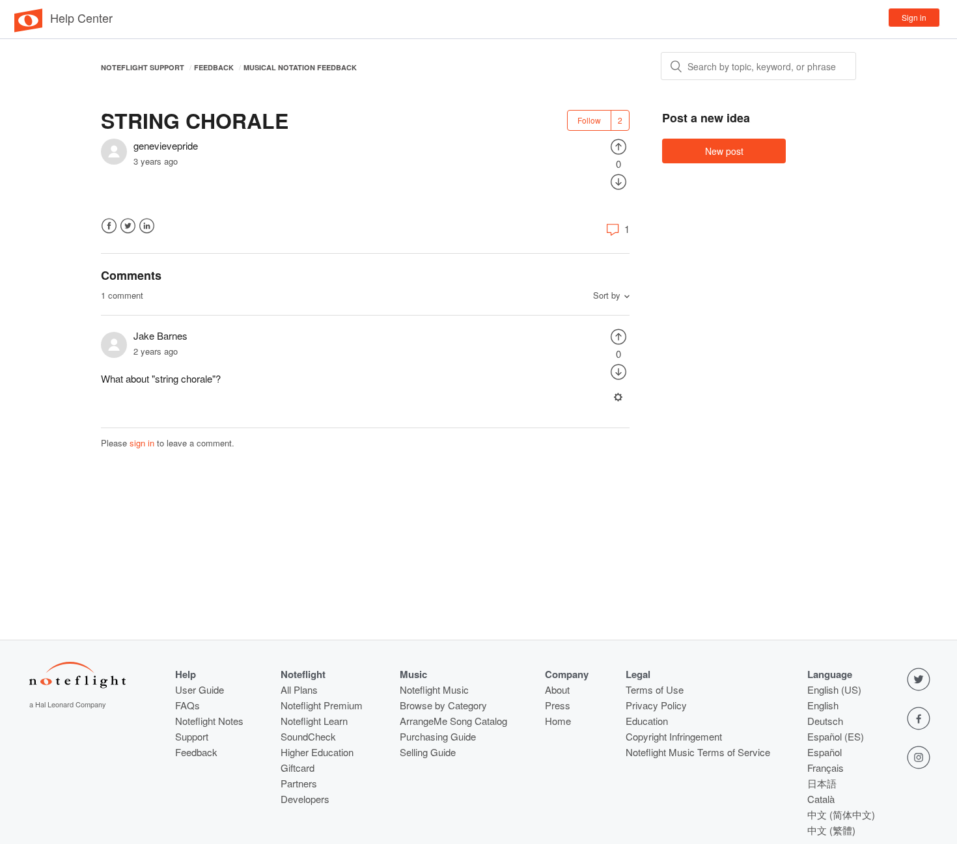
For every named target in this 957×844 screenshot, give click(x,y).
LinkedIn (147, 226)
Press (557, 705)
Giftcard (297, 767)
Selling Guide (428, 752)
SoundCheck (308, 736)
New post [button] (724, 150)
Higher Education (317, 752)
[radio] (618, 145)
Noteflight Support (142, 67)
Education (647, 721)
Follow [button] (589, 120)
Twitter (128, 226)
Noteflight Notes (209, 721)
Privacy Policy (656, 705)
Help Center (81, 17)
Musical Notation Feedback (300, 67)
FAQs (187, 705)
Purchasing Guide (438, 736)
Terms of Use (655, 689)
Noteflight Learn (314, 721)
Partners (299, 783)
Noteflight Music (434, 689)
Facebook (109, 226)
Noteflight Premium (322, 705)
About (557, 689)
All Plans (299, 689)
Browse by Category (443, 705)
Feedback (214, 67)
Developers (305, 799)
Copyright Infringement (674, 736)
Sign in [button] (914, 17)
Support (191, 736)
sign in (142, 443)
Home (558, 721)
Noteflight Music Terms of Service (698, 752)
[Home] (28, 28)
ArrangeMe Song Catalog (453, 721)
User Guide (199, 689)
